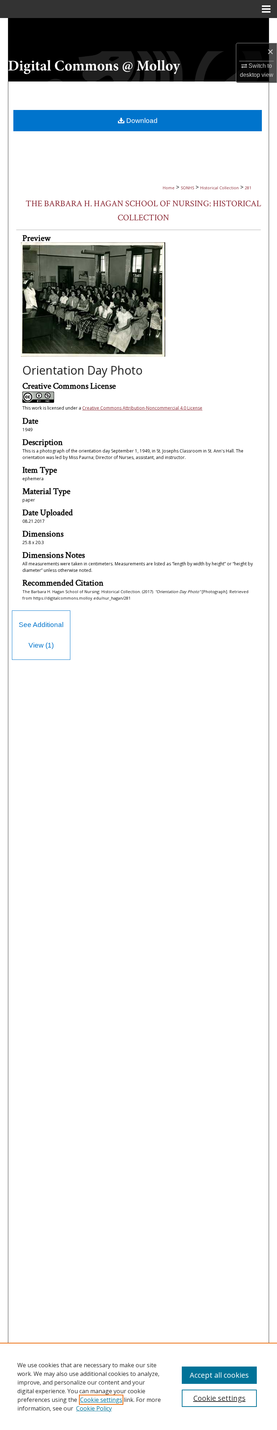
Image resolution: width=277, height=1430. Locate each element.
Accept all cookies (219, 1375)
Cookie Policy (94, 1408)
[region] (138, 1386)
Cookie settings (101, 1400)
